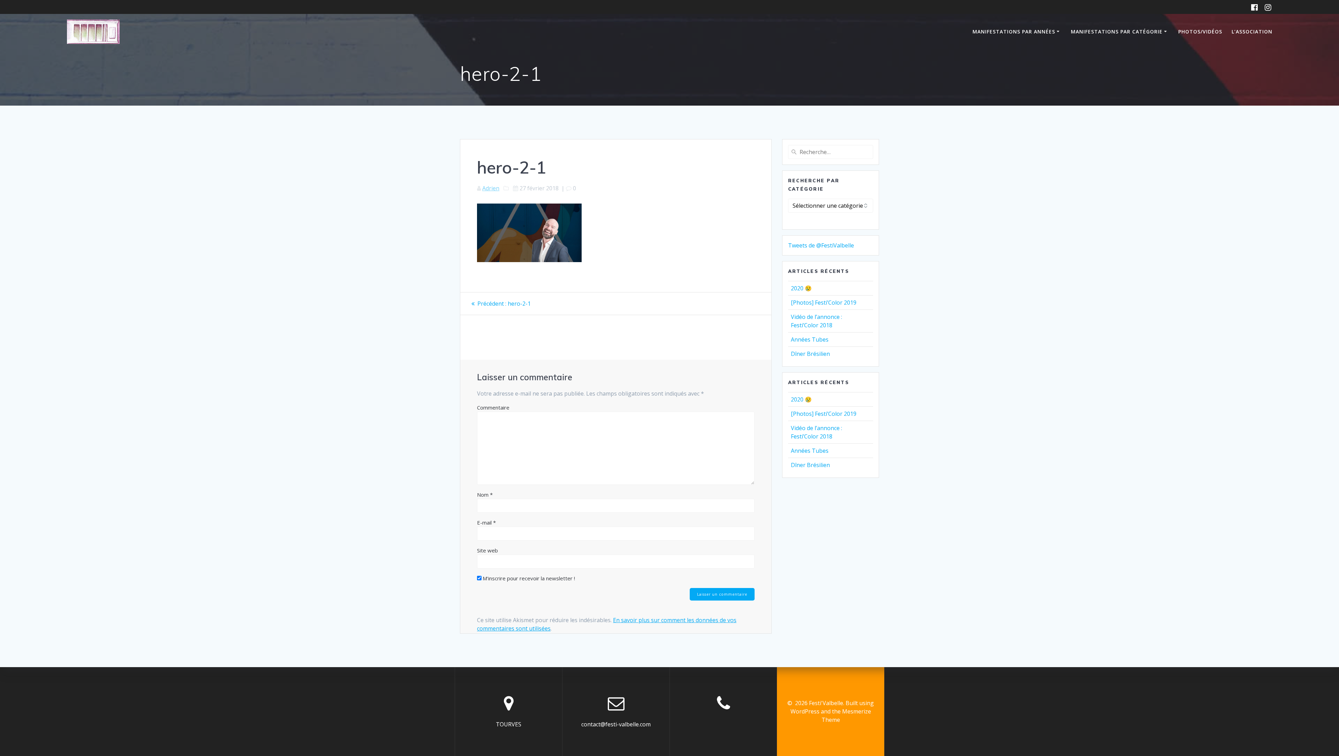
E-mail (486, 522)
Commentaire (493, 407)
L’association (1252, 31)
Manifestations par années (1014, 31)
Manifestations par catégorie (1117, 31)
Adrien (490, 188)
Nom (485, 494)
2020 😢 (801, 288)
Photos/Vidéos (1200, 31)
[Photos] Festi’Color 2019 (823, 302)
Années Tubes (810, 339)
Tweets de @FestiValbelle (821, 245)
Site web (487, 550)
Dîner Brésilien (810, 354)
